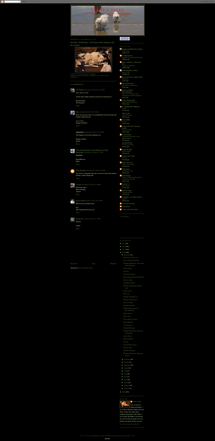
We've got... (126, 294)
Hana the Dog (126, 175)
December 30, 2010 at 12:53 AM (95, 90)
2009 (124, 392)
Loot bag (124, 158)
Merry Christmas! (127, 115)
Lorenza (78, 184)
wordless (74, 77)
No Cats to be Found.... (128, 145)
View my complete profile (129, 424)
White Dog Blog (81, 170)
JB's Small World (127, 83)
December (127, 255)
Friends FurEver (127, 55)
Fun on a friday (128, 280)
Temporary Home (127, 130)
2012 (124, 246)
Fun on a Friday (128, 302)
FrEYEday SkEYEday (128, 66)
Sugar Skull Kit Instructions (129, 102)
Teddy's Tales (107, 9)
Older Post (113, 264)
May (125, 377)
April (125, 380)
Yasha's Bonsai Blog (128, 100)
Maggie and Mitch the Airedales (132, 49)
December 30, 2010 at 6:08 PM (96, 170)
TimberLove (80, 219)
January (126, 388)
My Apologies (126, 186)
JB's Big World (127, 143)
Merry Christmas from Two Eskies (133, 277)
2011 (124, 249)
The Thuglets (80, 90)
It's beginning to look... (130, 345)
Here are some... (128, 348)
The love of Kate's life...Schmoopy (127, 91)
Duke (77, 112)
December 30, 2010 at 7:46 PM (91, 184)
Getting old (125, 79)
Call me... (126, 342)
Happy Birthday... (128, 322)
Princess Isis (126, 113)
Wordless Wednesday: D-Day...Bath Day (130, 309)
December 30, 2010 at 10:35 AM (94, 132)
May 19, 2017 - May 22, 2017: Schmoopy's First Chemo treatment (131, 94)
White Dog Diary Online (130, 70)
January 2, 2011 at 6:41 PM (94, 201)
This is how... (127, 316)
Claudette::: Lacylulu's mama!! (132, 197)
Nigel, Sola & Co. (127, 162)
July (125, 371)
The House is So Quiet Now (129, 85)
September (127, 365)
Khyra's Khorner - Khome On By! (131, 63)
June (125, 374)
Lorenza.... (125, 108)
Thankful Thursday (129, 283)
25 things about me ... (128, 192)
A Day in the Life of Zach (130, 209)
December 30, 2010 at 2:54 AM (89, 112)
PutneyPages (126, 206)
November (127, 359)
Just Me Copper (127, 190)
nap (98, 75)
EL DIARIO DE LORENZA (131, 106)
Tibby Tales (126, 169)
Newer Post (74, 264)
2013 (124, 244)
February (127, 385)
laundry (93, 75)
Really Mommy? (128, 339)
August (126, 368)
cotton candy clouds (128, 156)
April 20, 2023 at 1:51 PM (92, 219)
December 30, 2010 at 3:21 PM (93, 152)
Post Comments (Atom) (86, 268)
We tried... (126, 271)
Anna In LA (126, 184)
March (126, 382)
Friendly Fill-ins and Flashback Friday (132, 57)
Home (94, 264)
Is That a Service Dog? (128, 164)
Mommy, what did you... (130, 300)
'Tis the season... (128, 325)
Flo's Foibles (126, 120)
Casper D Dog (126, 134)
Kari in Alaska (80, 200)
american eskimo (82, 75)
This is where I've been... (130, 319)
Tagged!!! (124, 199)
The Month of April (127, 171)
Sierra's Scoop (127, 268)
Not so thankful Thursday (131, 260)
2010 (124, 252)
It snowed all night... (129, 274)
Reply (78, 106)
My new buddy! (126, 151)
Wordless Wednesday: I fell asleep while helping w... (133, 264)
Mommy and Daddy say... (131, 297)
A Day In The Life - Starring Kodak (131, 127)
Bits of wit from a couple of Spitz (132, 77)
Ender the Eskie (127, 149)
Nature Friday (126, 51)
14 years (124, 121)
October (126, 362)
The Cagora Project (128, 203)
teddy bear (104, 75)
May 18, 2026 (126, 72)
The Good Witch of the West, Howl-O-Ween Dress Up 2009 (132, 178)
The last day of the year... (130, 257)
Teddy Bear (137, 401)
